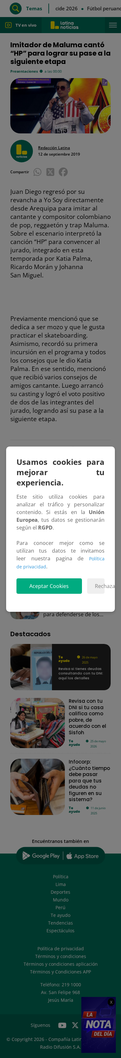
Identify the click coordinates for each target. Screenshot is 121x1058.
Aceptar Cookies (49, 586)
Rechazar (100, 586)
